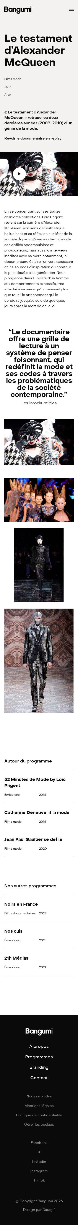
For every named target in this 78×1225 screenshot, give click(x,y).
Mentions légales (39, 1106)
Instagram (39, 1171)
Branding (39, 1067)
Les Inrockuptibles (39, 403)
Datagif (48, 1210)
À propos (39, 1046)
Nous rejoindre (39, 1096)
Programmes (39, 1057)
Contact (39, 1077)
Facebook (39, 1143)
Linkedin (39, 1162)
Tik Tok (39, 1180)
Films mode (12, 79)
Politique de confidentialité (39, 1115)
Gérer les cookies (39, 1125)
